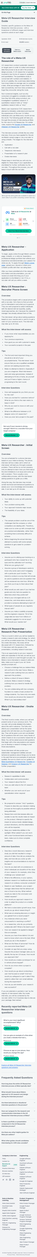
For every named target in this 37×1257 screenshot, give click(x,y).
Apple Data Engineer (8, 1213)
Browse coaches (7, 1171)
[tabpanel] (18, 601)
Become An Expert (9, 1165)
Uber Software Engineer (27, 1193)
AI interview (6, 1174)
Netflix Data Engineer (9, 1216)
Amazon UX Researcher (20, 764)
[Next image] (33, 221)
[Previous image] (4, 221)
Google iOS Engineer (26, 1181)
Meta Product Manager (27, 1203)
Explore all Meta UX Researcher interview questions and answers (16, 1066)
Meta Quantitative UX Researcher (14, 762)
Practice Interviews (8, 1168)
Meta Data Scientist (8, 1203)
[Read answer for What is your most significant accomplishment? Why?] (18, 1024)
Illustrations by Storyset (23, 1254)
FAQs (4, 1158)
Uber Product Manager (27, 1242)
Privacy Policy (11, 1254)
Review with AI (10, 1028)
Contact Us (5, 1161)
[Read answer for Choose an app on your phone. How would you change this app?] (18, 1054)
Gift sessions (6, 1176)
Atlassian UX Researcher (11, 127)
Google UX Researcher (23, 125)
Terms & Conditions (28, 1253)
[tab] (6, 50)
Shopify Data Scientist (9, 1210)
